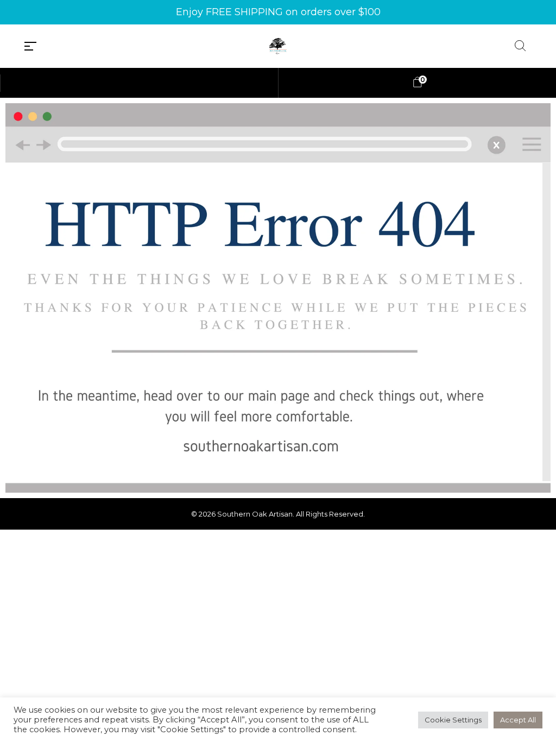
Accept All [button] (518, 719)
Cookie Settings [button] (453, 719)
